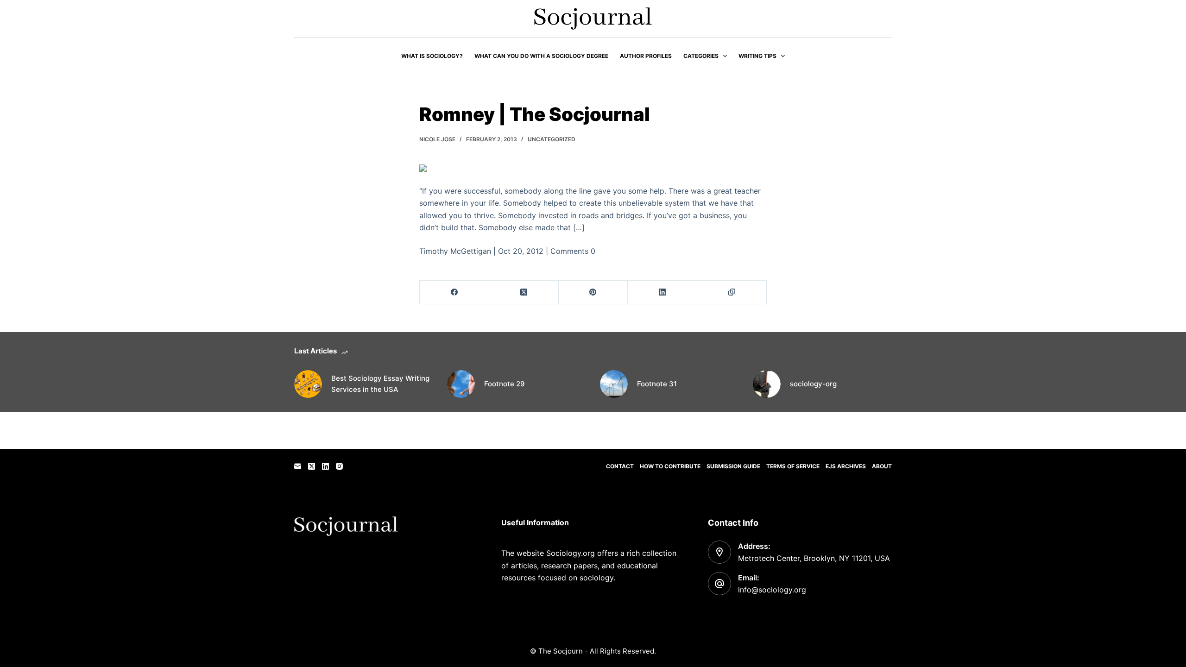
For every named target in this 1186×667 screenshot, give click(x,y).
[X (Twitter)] (524, 292)
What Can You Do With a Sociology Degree (541, 55)
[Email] (297, 466)
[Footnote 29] (461, 384)
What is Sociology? (432, 55)
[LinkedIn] (662, 292)
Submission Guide (733, 466)
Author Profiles (646, 55)
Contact (620, 466)
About (882, 466)
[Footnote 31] (614, 384)
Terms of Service (793, 466)
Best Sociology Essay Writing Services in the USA (380, 384)
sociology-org (813, 383)
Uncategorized (551, 139)
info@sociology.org (772, 589)
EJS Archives (846, 466)
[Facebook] (454, 292)
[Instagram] (339, 466)
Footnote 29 (504, 383)
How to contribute (670, 466)
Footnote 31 (657, 383)
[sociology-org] (767, 384)
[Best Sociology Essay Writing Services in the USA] (308, 384)
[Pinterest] (593, 292)
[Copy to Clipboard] (732, 292)
